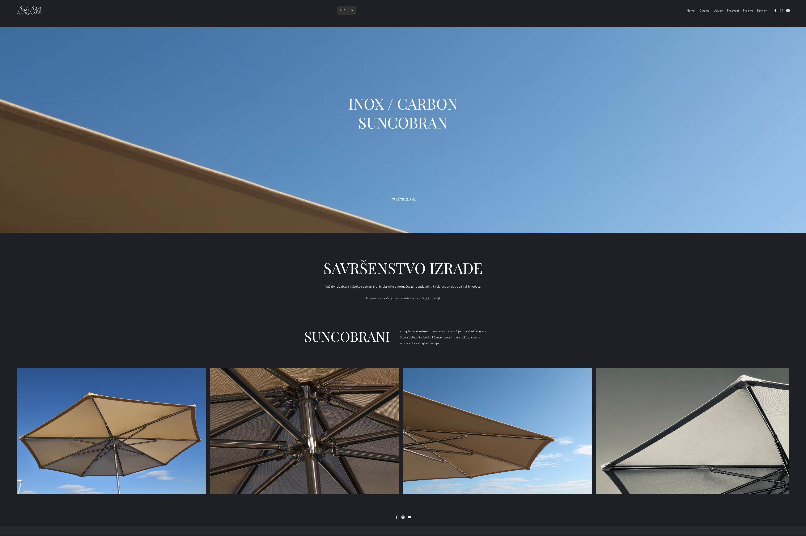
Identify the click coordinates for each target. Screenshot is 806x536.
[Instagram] (782, 10)
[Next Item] (782, 431)
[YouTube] (788, 10)
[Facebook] (775, 10)
